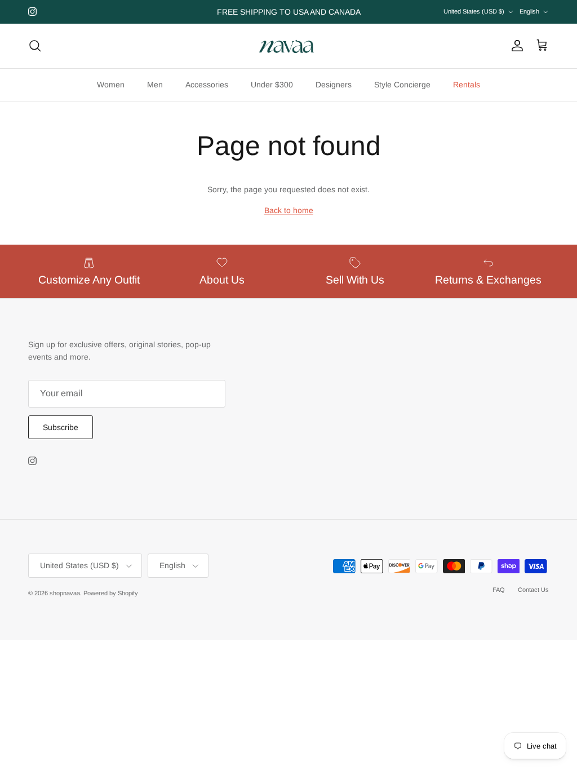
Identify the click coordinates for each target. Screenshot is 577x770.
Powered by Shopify (110, 593)
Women (111, 84)
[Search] (35, 45)
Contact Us (533, 589)
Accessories (206, 84)
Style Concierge (402, 84)
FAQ (498, 589)
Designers (334, 84)
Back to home (288, 210)
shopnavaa (65, 593)
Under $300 (272, 84)
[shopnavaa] (288, 46)
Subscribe (60, 427)
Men (155, 84)
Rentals (466, 84)
